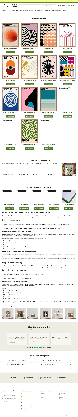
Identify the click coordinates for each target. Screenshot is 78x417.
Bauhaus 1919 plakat (48, 48)
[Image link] (10, 391)
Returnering (43, 393)
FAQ (41, 394)
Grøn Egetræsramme (69, 204)
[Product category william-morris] (67, 169)
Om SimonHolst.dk (44, 400)
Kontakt (42, 397)
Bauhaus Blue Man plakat (29, 112)
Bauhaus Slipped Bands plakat (30, 48)
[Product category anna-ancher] (20, 313)
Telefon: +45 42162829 (8, 396)
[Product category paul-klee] (22, 169)
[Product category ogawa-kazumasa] (7, 169)
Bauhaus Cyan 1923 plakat (48, 112)
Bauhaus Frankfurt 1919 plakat (11, 144)
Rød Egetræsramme (39, 204)
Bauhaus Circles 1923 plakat (10, 48)
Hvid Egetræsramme (54, 204)
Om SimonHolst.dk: (45, 391)
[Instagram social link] (4, 401)
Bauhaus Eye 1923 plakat (67, 112)
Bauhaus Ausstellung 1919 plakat (48, 80)
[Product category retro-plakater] (52, 169)
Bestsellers (61, 398)
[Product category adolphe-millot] (8, 313)
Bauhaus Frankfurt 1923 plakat (29, 144)
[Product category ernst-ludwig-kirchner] (70, 313)
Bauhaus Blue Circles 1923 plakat (10, 112)
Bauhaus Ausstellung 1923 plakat (67, 80)
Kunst (60, 396)
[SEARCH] (54, 5)
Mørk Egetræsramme (9, 204)
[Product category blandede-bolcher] (32, 313)
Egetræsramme (24, 204)
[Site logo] (10, 5)
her (27, 306)
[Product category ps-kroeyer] (37, 169)
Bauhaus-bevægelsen (6, 272)
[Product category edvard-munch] (45, 313)
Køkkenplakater (62, 394)
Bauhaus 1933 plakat (10, 80)
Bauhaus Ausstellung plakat (29, 80)
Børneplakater (62, 393)
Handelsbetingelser (44, 396)
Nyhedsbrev (43, 398)
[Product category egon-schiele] (57, 313)
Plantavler (61, 397)
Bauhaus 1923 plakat (67, 48)
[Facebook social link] (3, 401)
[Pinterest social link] (6, 401)
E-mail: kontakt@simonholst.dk (10, 398)
